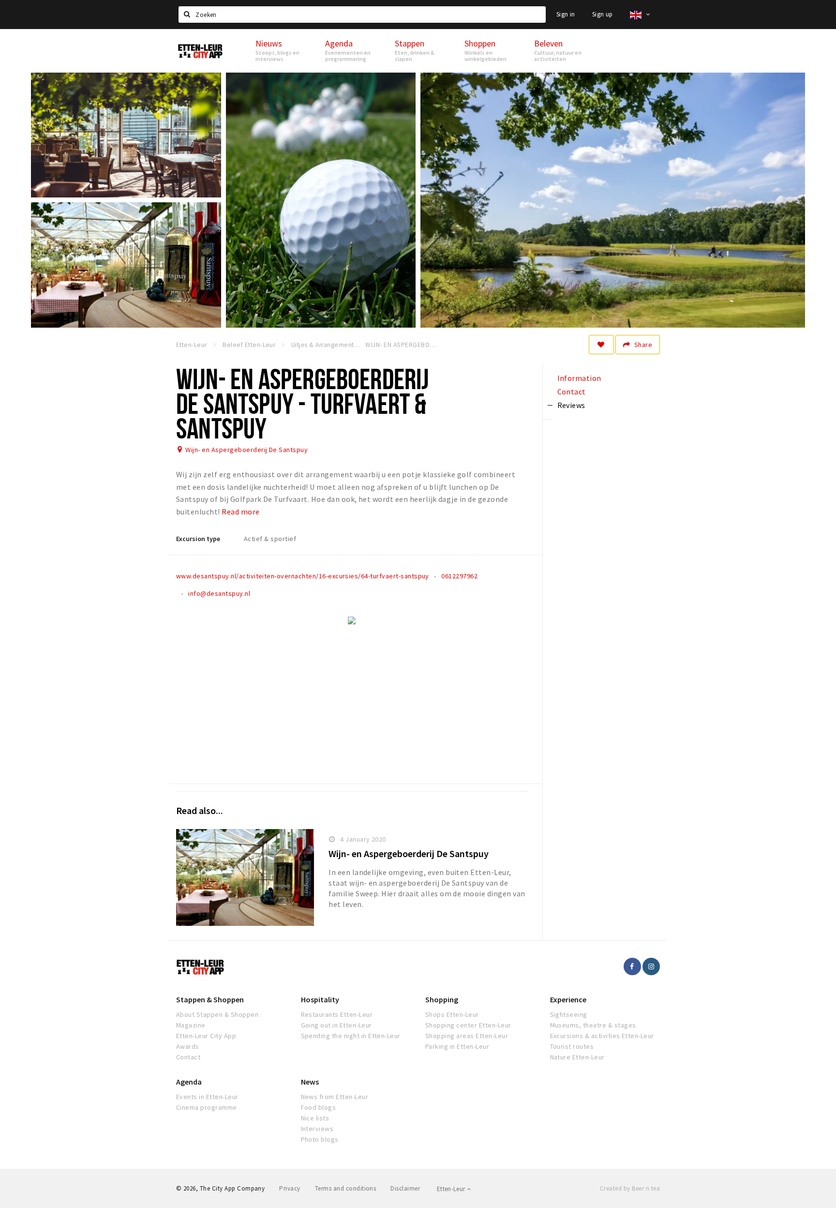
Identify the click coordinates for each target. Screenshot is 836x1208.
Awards (187, 1046)
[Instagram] (651, 966)
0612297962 (459, 576)
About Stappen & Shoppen (217, 1014)
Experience (568, 999)
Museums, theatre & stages (593, 1025)
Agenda (189, 1082)
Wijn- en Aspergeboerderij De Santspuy (246, 449)
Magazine (191, 1025)
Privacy (289, 1188)
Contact (188, 1057)
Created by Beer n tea (630, 1188)
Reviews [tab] (571, 405)
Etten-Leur (452, 1189)
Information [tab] (579, 378)
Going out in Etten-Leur (336, 1025)
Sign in (565, 14)
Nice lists (315, 1118)
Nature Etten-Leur (577, 1057)
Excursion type (198, 538)
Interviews (317, 1128)
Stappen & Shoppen (210, 999)
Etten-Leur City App (206, 1035)
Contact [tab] (571, 391)
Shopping (441, 999)
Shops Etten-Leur (452, 1014)
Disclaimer (405, 1188)
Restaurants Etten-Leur (337, 1014)
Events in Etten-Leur (207, 1096)
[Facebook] (632, 966)
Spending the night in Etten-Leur (351, 1035)
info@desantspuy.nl (219, 593)
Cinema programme (206, 1107)
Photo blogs (320, 1139)
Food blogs (318, 1107)
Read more (240, 511)
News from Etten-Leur (335, 1096)
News (310, 1082)
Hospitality (320, 999)
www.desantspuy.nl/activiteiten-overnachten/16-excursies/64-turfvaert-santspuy (302, 576)
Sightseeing (568, 1014)
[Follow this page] (601, 344)
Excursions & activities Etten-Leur (602, 1035)
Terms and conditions (345, 1188)
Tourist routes (572, 1046)
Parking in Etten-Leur (457, 1046)
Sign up (602, 14)
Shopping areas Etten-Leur (466, 1035)
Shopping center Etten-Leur (468, 1025)
